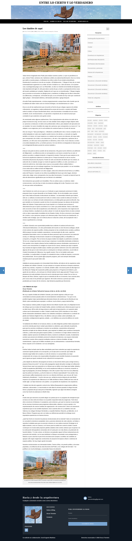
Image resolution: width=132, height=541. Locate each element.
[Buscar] (107, 28)
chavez (95, 123)
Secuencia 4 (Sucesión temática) (97, 93)
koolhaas (95, 136)
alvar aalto (90, 120)
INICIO (46, 21)
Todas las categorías (49, 31)
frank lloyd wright (99, 128)
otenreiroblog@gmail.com (95, 499)
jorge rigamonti (90, 134)
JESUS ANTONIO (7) (94, 171)
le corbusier (105, 136)
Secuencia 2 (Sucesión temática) (97, 85)
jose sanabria (105, 134)
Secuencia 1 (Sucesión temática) (97, 81)
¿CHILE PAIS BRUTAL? (95, 167)
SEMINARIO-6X (83, 21)
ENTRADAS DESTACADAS (96, 64)
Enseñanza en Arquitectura (96, 55)
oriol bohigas (90, 145)
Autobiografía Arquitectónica (96, 38)
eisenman (95, 125)
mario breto (100, 139)
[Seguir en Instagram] (26, 530)
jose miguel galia (98, 134)
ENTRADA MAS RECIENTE (96, 59)
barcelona (101, 120)
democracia (90, 125)
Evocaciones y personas (95, 68)
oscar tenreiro (96, 145)
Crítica (38, 31)
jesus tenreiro (101, 131)
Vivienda (56, 31)
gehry (89, 131)
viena (104, 150)
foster (93, 128)
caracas (105, 120)
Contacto (49, 517)
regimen (102, 145)
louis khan (90, 139)
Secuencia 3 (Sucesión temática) (97, 89)
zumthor (94, 153)
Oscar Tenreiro (69, 21)
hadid (92, 131)
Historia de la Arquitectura (95, 72)
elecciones (101, 125)
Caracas (90, 42)
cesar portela (90, 123)
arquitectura (95, 120)
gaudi (105, 128)
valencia (94, 150)
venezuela (100, 150)
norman (102, 142)
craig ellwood (100, 123)
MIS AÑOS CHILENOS (94, 163)
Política (42, 31)
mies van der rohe (91, 142)
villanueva (90, 153)
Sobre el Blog (51, 510)
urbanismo (90, 150)
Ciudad (90, 47)
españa (105, 125)
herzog (96, 131)
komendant (90, 136)
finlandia (89, 128)
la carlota (100, 136)
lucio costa (95, 139)
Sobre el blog (56, 21)
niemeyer (97, 142)
